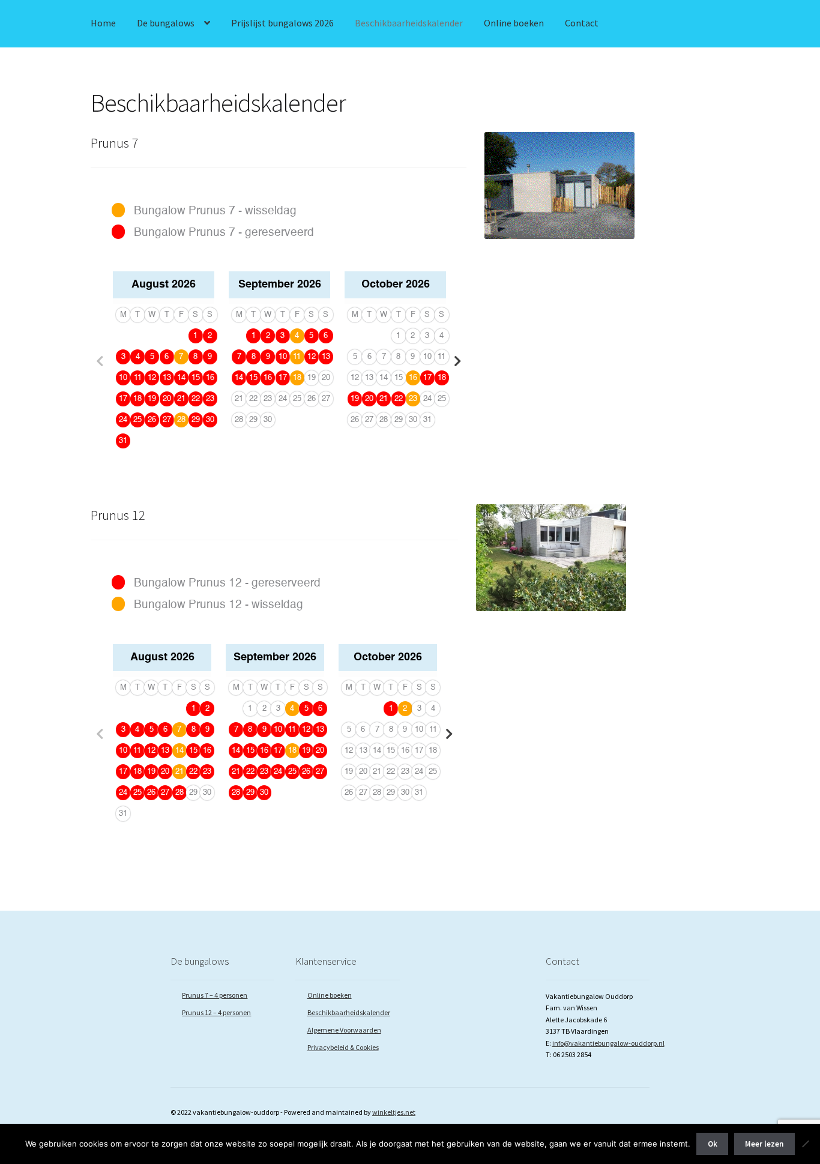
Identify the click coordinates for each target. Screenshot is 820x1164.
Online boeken (514, 23)
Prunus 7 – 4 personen (214, 995)
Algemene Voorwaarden (344, 1029)
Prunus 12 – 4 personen (216, 1012)
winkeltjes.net (393, 1112)
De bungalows (165, 23)
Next (457, 361)
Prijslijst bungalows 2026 (282, 23)
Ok (712, 1144)
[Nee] (805, 1144)
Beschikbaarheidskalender (409, 23)
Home (103, 23)
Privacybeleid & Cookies (343, 1047)
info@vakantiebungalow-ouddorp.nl (608, 1043)
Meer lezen (764, 1144)
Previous (100, 361)
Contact (581, 23)
